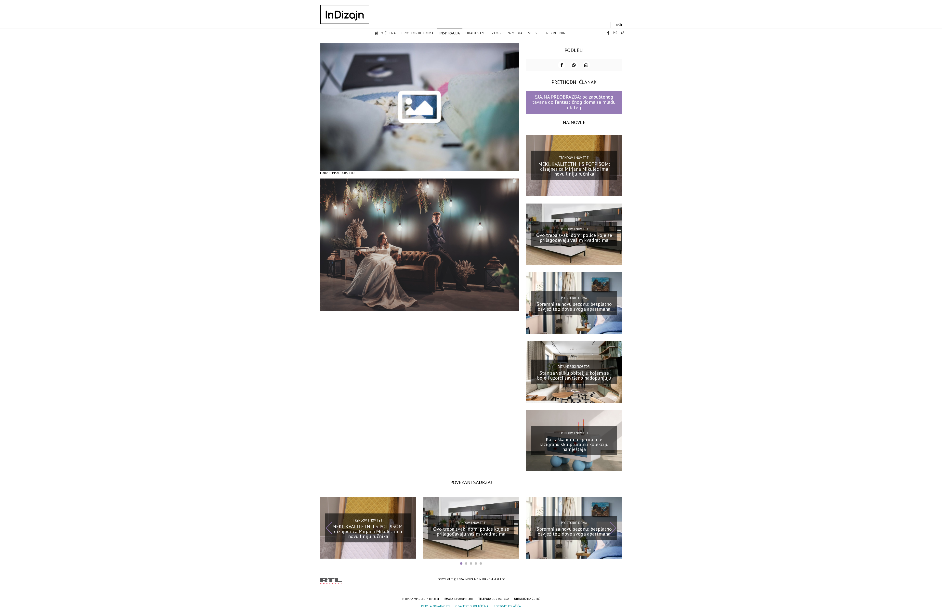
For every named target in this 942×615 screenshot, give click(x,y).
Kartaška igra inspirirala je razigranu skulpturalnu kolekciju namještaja (574, 444)
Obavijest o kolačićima (471, 606)
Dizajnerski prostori (574, 367)
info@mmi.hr (463, 599)
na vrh (617, 579)
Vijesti (534, 33)
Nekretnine (557, 33)
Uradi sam (475, 33)
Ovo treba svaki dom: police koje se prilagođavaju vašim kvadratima (574, 237)
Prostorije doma (418, 33)
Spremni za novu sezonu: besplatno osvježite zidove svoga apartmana (574, 306)
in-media (515, 33)
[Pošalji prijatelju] (586, 65)
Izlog (495, 33)
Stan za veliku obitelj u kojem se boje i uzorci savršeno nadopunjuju (574, 375)
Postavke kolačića (507, 606)
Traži (618, 24)
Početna (388, 33)
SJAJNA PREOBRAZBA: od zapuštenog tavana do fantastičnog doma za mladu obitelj (574, 102)
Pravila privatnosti (435, 606)
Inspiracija (449, 33)
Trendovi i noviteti (574, 158)
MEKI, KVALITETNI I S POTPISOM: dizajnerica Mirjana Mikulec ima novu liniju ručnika (574, 169)
